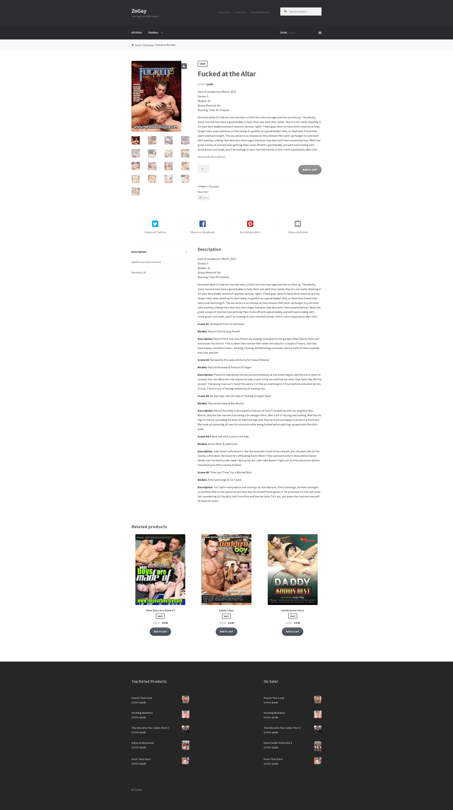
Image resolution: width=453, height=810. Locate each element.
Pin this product (250, 232)
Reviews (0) (138, 272)
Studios (153, 32)
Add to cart (310, 169)
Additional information (146, 262)
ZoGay (138, 10)
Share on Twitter (155, 232)
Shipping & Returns (260, 12)
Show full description (211, 156)
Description (138, 251)
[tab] (160, 252)
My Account (224, 12)
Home (138, 45)
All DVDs (136, 32)
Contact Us (240, 12)
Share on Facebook (202, 232)
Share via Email (298, 232)
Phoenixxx (148, 45)
